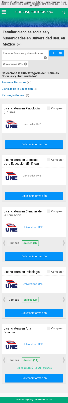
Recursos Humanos (14, 82)
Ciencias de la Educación (17, 89)
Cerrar (36, 6)
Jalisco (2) (30, 299)
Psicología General (14, 95)
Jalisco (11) (31, 360)
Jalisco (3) (30, 243)
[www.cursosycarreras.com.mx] (34, 12)
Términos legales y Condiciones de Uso (34, 399)
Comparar (57, 108)
